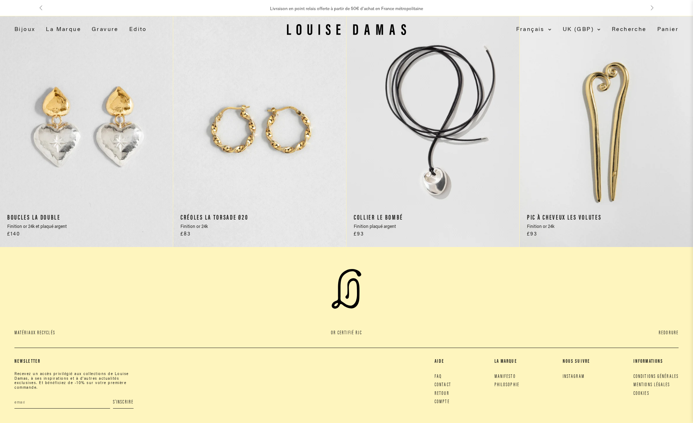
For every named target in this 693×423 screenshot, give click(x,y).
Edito (138, 29)
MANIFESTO (505, 376)
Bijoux (24, 29)
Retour (442, 393)
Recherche (629, 29)
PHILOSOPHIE (506, 385)
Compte (442, 402)
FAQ (438, 376)
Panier (668, 29)
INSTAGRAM (574, 376)
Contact (443, 385)
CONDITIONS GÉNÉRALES (656, 376)
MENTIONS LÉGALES (651, 385)
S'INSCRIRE (123, 402)
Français (530, 29)
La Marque (63, 29)
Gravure (105, 29)
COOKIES (641, 393)
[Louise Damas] (346, 29)
